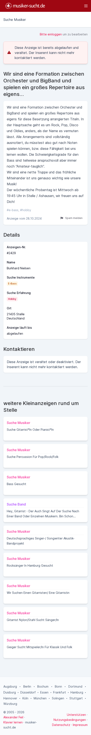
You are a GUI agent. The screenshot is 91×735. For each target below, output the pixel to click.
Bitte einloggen (51, 34)
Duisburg (9, 692)
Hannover (10, 698)
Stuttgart (76, 698)
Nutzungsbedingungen (70, 720)
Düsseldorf (28, 692)
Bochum (42, 686)
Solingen (58, 698)
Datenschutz (61, 725)
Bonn (58, 686)
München (40, 698)
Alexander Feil (13, 717)
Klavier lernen (13, 722)
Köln (25, 698)
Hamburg (76, 692)
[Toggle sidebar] (68, 6)
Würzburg (10, 703)
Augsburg (10, 686)
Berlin (27, 686)
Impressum (80, 725)
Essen (44, 692)
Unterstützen (76, 714)
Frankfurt (59, 692)
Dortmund (75, 686)
